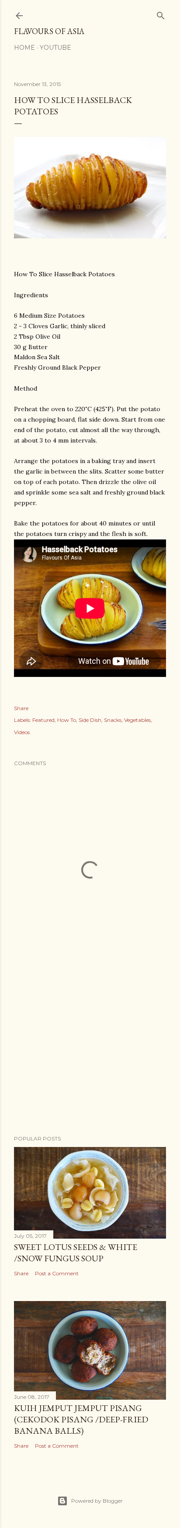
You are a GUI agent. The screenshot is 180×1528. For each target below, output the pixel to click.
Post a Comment (57, 1273)
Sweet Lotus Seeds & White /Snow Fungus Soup (75, 1252)
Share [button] (21, 708)
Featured (43, 720)
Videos (22, 732)
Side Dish (90, 720)
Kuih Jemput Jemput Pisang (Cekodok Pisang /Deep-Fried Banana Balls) (81, 1419)
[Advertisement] (90, 1052)
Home (24, 48)
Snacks (112, 720)
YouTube (55, 48)
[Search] (161, 13)
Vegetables (137, 720)
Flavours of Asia (49, 31)
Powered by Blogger (97, 1500)
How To (66, 720)
